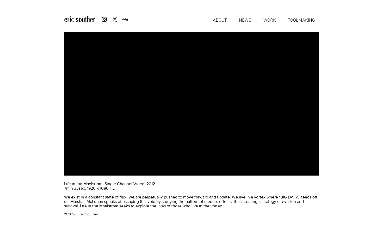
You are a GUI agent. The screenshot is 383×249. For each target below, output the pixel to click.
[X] (115, 19)
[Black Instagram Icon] (104, 19)
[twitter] (125, 19)
